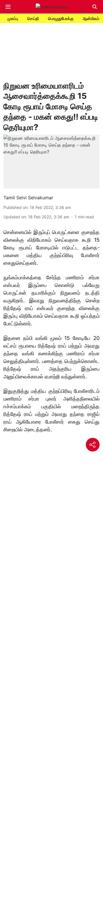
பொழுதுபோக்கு (61, 18)
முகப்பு (12, 18)
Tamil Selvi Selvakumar (28, 197)
